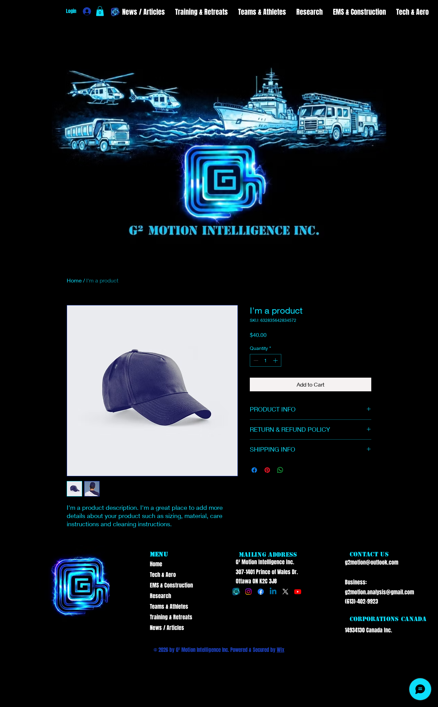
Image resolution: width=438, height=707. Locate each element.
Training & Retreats (170, 617)
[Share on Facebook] (254, 470)
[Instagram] (248, 592)
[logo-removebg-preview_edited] (236, 592)
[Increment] (276, 360)
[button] (100, 11)
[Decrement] (255, 360)
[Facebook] (261, 592)
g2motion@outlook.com (371, 562)
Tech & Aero (163, 575)
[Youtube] (298, 592)
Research (160, 596)
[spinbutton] (265, 360)
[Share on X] (293, 470)
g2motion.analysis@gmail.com (379, 592)
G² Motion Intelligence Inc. (265, 562)
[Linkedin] (273, 592)
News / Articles (167, 628)
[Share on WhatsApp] (280, 470)
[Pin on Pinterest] (267, 470)
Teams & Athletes (169, 606)
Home (74, 280)
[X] (285, 592)
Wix (280, 650)
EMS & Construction (170, 585)
